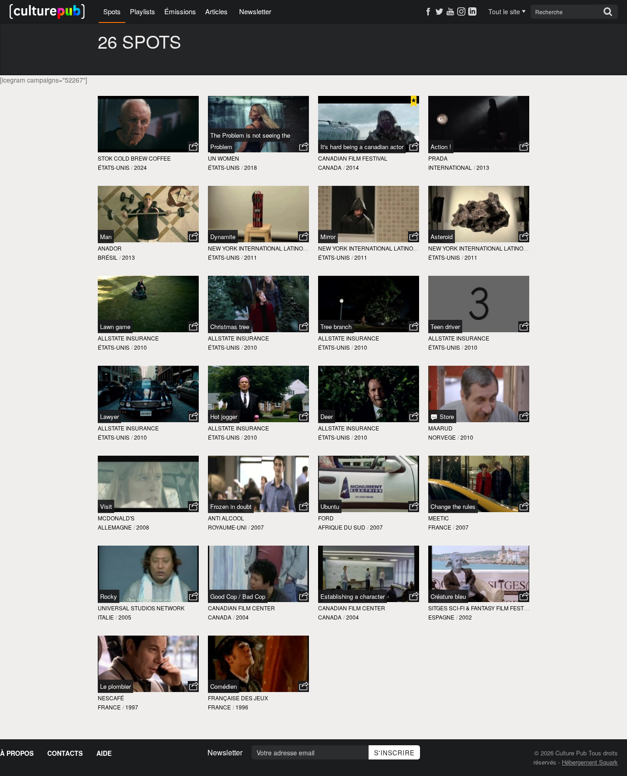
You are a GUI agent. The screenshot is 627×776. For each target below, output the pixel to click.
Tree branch (336, 326)
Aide (104, 753)
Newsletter (255, 11)
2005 (124, 617)
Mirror (328, 236)
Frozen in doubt (231, 506)
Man (106, 236)
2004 (242, 617)
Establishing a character (352, 596)
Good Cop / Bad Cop (237, 596)
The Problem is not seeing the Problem (250, 141)
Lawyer (109, 416)
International (450, 167)
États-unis (113, 167)
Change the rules (453, 506)
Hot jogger (223, 416)
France (439, 527)
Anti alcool (226, 518)
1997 (131, 707)
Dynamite (222, 236)
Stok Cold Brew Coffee (134, 158)
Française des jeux (238, 698)
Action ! (441, 146)
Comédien (223, 686)
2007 (257, 527)
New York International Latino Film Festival (275, 248)
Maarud (440, 428)
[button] (193, 146)
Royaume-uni (227, 527)
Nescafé (111, 698)
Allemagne (115, 527)
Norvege (442, 437)
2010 (140, 347)
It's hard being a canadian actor (361, 146)
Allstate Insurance (128, 338)
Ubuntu (329, 506)
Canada (329, 167)
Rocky (108, 596)
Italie (106, 617)
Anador (110, 248)
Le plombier (115, 686)
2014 (352, 167)
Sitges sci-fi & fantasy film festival (481, 608)
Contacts (65, 753)
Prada (438, 158)
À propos (17, 753)
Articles (216, 11)
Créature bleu (448, 596)
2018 (250, 167)
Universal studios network (141, 608)
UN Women (223, 158)
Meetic (438, 518)
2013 (482, 167)
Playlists (142, 11)
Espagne (441, 617)
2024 (140, 167)
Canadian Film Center (241, 608)
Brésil (108, 257)
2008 (142, 527)
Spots (112, 11)
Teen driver (445, 326)
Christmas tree (229, 326)
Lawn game (115, 326)
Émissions (180, 11)
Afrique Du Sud (341, 527)
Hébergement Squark (590, 762)
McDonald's (116, 518)
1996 (241, 707)
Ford (326, 518)
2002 (465, 617)
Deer (326, 416)
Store (446, 416)
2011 (250, 257)
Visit (106, 506)
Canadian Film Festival (352, 158)
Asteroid (442, 236)
